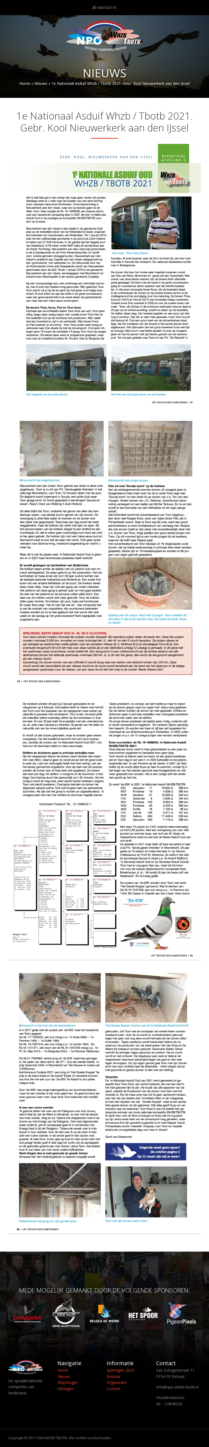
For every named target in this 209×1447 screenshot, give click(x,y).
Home (24, 83)
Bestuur (114, 1376)
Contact (114, 1388)
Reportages (67, 1382)
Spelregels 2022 (120, 1370)
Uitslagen (65, 1388)
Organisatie (117, 1382)
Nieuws (40, 83)
